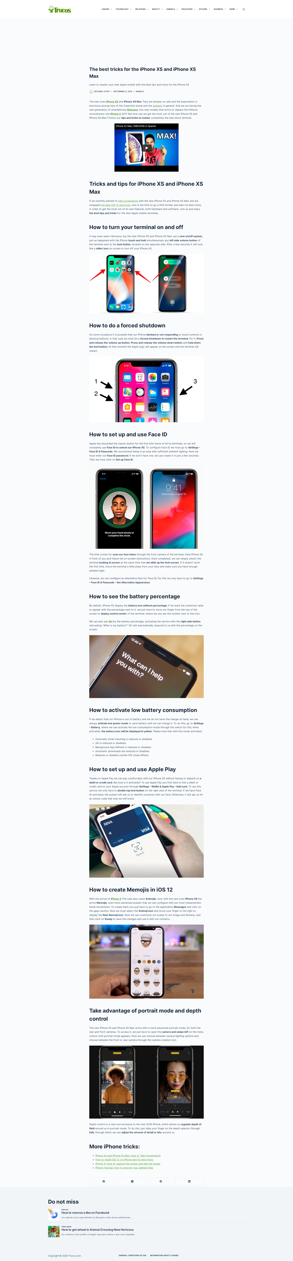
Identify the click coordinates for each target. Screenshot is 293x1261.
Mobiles (140, 91)
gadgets (157, 105)
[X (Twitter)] (132, 1181)
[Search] (244, 9)
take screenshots (128, 200)
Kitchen (203, 9)
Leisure (105, 9)
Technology (122, 9)
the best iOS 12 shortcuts (115, 205)
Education (187, 9)
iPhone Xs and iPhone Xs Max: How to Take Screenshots (128, 1155)
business (218, 9)
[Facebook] (103, 1181)
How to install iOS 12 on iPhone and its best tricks (124, 1159)
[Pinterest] (161, 1181)
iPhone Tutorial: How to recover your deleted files (124, 1167)
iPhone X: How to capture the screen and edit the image (127, 1163)
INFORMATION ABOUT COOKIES (164, 1255)
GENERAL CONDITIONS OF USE (132, 1255)
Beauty (156, 9)
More (232, 9)
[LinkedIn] (189, 1181)
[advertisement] (146, 41)
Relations (140, 9)
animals (170, 9)
